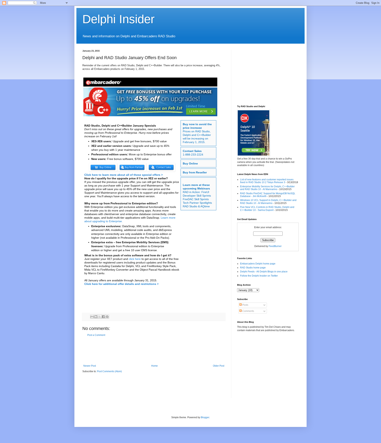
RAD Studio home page (253, 267)
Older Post (218, 365)
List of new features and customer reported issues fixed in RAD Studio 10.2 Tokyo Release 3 (266, 181)
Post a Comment (96, 335)
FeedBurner (275, 246)
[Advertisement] (154, 350)
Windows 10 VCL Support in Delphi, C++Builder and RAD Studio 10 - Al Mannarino (268, 201)
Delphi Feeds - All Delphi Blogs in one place (264, 271)
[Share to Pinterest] (107, 317)
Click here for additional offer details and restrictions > (121, 283)
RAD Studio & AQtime (196, 206)
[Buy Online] (103, 170)
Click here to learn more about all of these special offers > (123, 174)
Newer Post (89, 365)
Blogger (205, 417)
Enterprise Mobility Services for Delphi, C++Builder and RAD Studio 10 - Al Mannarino (267, 188)
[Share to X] (100, 317)
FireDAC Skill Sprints (196, 199)
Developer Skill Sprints (197, 195)
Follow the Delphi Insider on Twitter (259, 275)
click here (135, 258)
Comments (248, 311)
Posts (245, 305)
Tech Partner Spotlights (197, 202)
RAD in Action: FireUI (196, 192)
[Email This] (92, 317)
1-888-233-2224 (193, 154)
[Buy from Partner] (132, 170)
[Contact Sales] (161, 170)
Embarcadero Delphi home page (257, 263)
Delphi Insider (118, 19)
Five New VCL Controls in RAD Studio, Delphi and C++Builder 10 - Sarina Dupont (267, 208)
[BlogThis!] (96, 317)
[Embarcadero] (150, 82)
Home (154, 365)
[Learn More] (150, 102)
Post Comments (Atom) (109, 371)
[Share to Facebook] (103, 317)
